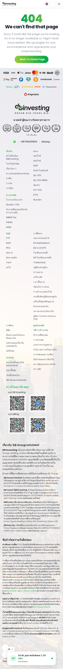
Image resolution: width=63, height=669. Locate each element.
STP (8, 238)
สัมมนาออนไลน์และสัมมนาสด (15, 336)
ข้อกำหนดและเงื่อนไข (43, 359)
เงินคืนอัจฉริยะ (13, 375)
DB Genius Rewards (16, 380)
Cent (8, 262)
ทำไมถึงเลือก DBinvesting (12, 157)
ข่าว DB (37, 369)
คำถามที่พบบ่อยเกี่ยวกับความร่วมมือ (17, 211)
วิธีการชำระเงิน (40, 330)
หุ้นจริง (36, 185)
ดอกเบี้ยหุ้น (11, 370)
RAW (8, 242)
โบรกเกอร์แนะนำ (14, 199)
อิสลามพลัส (11, 257)
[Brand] (9, 4)
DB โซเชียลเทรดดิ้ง (42, 257)
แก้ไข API (37, 277)
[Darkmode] (53, 4)
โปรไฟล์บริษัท (12, 163)
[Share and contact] (5, 654)
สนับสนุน (45, 141)
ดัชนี (35, 165)
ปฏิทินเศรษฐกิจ (40, 267)
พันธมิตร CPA (12, 204)
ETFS (35, 194)
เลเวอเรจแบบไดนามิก (43, 311)
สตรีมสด (10, 350)
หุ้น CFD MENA (40, 180)
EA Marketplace (41, 242)
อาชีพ (8, 178)
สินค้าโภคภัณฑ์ (40, 170)
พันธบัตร (37, 199)
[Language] (47, 4)
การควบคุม (38, 339)
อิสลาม (9, 252)
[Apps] (5, 647)
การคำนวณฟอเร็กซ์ (42, 291)
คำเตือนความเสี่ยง (29, 590)
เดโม (8, 267)
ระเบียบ (9, 188)
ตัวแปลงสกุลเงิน (40, 306)
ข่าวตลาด (38, 272)
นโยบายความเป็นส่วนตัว (45, 349)
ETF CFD (37, 189)
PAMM (9, 222)
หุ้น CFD (37, 175)
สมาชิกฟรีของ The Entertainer (15, 364)
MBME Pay (11, 217)
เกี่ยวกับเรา (11, 168)
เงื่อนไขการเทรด (41, 286)
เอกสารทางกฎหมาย (42, 344)
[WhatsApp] (14, 141)
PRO (8, 247)
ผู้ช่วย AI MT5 (39, 247)
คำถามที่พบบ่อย (40, 334)
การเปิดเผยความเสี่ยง (43, 354)
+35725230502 (28, 141)
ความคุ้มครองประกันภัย (44, 364)
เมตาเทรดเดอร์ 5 (41, 238)
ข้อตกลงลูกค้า (11, 590)
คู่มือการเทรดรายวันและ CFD (44, 318)
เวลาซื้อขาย (39, 281)
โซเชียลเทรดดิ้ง (40, 252)
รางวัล (9, 183)
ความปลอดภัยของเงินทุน (17, 173)
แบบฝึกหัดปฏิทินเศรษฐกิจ (45, 296)
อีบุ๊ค (8, 330)
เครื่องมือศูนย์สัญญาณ (43, 301)
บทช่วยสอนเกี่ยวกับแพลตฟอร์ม (15, 344)
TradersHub (39, 262)
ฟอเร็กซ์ (37, 155)
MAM (8, 227)
